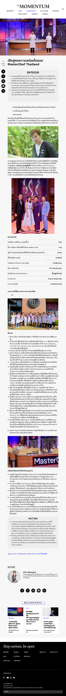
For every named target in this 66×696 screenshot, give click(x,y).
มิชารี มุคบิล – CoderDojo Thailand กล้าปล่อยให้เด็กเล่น (50, 625)
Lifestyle (31, 11)
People (56, 11)
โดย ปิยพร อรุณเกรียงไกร (32, 631)
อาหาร (14, 553)
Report (10, 11)
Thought (22, 14)
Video (45, 14)
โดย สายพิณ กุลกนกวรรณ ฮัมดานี (49, 631)
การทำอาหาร (21, 553)
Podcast (27, 656)
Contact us (54, 652)
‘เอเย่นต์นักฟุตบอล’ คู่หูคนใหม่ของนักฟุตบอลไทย (14, 625)
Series (35, 14)
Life (20, 11)
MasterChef (31, 553)
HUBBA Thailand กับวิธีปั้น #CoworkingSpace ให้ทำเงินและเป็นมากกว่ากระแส (32, 618)
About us (42, 652)
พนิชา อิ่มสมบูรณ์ (29, 572)
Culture (44, 11)
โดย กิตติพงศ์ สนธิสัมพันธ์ (14, 631)
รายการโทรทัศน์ (41, 553)
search (63, 9)
